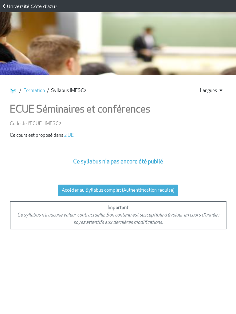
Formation (34, 90)
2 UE (69, 135)
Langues (208, 90)
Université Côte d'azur (32, 6)
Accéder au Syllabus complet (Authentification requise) (118, 190)
